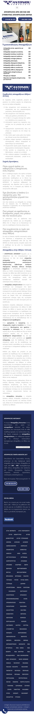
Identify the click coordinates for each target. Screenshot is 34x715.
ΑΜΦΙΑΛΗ (24, 546)
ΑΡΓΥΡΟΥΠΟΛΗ (11, 557)
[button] (11, 483)
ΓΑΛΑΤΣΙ (25, 576)
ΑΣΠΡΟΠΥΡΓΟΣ (11, 561)
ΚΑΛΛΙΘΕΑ (23, 606)
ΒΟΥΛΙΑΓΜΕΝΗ (21, 572)
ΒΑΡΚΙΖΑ (9, 568)
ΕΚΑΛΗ (19, 587)
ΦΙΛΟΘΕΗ (25, 689)
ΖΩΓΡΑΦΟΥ (23, 591)
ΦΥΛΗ (8, 693)
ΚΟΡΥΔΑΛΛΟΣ (10, 621)
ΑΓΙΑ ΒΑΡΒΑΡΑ (11, 531)
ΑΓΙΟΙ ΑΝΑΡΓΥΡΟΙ (15, 534)
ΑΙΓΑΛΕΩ (17, 542)
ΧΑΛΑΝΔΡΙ (24, 693)
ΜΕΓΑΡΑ (8, 640)
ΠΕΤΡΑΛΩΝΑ (10, 678)
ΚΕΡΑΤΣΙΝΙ (9, 617)
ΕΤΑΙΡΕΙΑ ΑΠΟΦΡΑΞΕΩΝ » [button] (22, 447)
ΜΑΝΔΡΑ (9, 633)
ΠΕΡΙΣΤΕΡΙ (25, 674)
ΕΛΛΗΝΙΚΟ (12, 591)
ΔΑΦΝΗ (22, 583)
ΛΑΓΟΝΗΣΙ (9, 625)
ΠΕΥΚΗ (8, 682)
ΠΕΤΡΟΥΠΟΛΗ (23, 678)
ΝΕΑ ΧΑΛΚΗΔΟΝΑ (22, 655)
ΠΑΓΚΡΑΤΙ (17, 663)
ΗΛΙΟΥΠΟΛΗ (10, 595)
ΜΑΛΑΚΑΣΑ (23, 629)
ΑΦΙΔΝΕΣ (9, 565)
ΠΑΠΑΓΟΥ (9, 670)
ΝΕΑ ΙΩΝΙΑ (20, 648)
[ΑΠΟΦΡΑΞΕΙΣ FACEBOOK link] (9, 519)
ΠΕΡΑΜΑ (17, 674)
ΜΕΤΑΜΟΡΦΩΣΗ (11, 644)
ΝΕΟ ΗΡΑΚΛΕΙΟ (11, 659)
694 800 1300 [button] (26, 19)
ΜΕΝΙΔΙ (25, 640)
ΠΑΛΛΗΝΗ (24, 667)
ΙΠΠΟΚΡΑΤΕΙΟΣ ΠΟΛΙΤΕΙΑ (15, 602)
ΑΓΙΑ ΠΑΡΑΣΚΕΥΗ (24, 531)
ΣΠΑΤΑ (9, 689)
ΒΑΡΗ (26, 565)
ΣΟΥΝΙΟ (27, 685)
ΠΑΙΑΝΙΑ (25, 663)
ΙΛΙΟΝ (25, 599)
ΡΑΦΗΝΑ (10, 685)
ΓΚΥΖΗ (16, 580)
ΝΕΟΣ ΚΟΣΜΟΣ (23, 659)
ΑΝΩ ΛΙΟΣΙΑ (22, 553)
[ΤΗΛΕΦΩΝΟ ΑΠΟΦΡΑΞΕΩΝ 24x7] (5, 711)
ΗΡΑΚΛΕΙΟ (23, 595)
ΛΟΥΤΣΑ (25, 625)
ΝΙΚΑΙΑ (8, 663)
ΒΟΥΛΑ (8, 572)
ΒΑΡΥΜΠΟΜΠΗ (22, 568)
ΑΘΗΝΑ (8, 542)
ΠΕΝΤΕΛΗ (9, 674)
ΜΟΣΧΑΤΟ (22, 644)
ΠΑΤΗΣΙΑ (17, 670)
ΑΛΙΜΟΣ (25, 542)
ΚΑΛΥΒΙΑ (23, 610)
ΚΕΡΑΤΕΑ (23, 614)
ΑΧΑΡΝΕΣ (18, 565)
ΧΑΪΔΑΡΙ (15, 693)
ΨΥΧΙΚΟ (17, 697)
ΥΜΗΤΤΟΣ (17, 689)
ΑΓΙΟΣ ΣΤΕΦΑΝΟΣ (22, 538)
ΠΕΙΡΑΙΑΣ (25, 670)
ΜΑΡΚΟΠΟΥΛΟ (10, 636)
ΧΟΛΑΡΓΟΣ (9, 697)
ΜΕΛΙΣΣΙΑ (17, 640)
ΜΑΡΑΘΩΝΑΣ (22, 633)
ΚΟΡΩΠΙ (23, 621)
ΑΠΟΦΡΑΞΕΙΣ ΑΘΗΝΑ (16, 707)
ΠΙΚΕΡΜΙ (15, 682)
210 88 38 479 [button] (10, 19)
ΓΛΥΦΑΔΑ (9, 583)
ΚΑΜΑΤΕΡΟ (9, 614)
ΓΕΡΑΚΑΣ (9, 580)
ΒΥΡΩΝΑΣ (18, 576)
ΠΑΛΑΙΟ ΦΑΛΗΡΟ (12, 667)
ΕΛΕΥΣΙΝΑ (26, 587)
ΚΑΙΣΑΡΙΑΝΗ (10, 606)
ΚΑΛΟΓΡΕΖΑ (10, 610)
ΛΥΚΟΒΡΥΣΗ (10, 629)
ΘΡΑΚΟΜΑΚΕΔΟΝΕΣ (12, 599)
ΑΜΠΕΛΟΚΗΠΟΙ (11, 546)
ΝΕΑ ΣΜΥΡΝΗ (19, 651)
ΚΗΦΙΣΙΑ (23, 617)
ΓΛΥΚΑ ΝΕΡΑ (24, 580)
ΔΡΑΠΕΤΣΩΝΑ (10, 587)
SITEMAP (26, 707)
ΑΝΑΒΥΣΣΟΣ (10, 549)
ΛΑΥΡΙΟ (18, 625)
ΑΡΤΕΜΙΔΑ (24, 557)
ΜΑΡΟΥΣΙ (24, 636)
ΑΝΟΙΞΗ (8, 553)
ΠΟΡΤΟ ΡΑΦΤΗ (25, 682)
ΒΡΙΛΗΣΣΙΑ (9, 576)
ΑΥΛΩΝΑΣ (24, 561)
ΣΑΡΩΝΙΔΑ (19, 685)
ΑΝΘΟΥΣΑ (23, 549)
